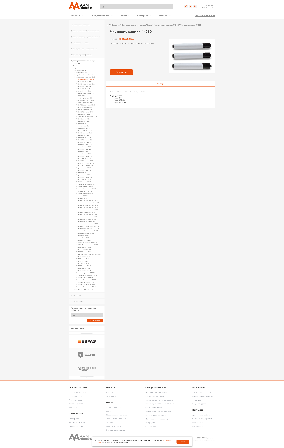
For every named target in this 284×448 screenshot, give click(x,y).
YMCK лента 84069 (83, 259)
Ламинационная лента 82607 (87, 207)
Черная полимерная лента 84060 (88, 254)
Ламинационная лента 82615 (87, 214)
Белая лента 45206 (83, 128)
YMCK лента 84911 (83, 263)
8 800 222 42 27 (208, 8)
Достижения (76, 413)
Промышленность (113, 407)
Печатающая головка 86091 (86, 275)
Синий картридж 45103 (84, 98)
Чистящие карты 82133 (84, 193)
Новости (110, 387)
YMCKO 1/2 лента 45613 (84, 161)
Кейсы (124, 16)
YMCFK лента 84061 (83, 256)
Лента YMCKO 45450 (84, 144)
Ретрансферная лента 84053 (87, 242)
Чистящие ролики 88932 (85, 282)
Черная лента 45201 (83, 121)
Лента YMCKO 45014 (83, 86)
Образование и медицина (116, 415)
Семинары (196, 400)
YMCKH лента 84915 (83, 268)
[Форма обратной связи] (195, 6)
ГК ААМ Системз (78, 387)
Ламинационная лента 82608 (87, 210)
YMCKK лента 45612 (83, 158)
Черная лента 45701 (83, 172)
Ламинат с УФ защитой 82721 (87, 231)
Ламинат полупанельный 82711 (87, 228)
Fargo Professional (81, 72)
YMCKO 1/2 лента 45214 (84, 140)
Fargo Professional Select (83, 75)
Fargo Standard (80, 70)
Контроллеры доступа (80, 25)
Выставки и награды (77, 422)
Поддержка (142, 16)
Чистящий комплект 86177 (86, 280)
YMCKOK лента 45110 (84, 107)
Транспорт (110, 422)
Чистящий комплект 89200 (86, 287)
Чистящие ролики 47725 (85, 186)
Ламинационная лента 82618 (87, 217)
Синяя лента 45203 (83, 126)
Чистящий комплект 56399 (86, 189)
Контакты (163, 16)
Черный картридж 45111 (85, 109)
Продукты (115, 25)
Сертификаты (74, 419)
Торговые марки (75, 400)
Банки (108, 411)
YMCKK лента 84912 (83, 266)
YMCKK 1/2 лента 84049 (85, 233)
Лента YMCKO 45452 (84, 149)
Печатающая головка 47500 (86, 184)
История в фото (75, 396)
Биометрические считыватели (84, 49)
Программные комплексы (156, 392)
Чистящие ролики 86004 (85, 273)
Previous (87, 333)
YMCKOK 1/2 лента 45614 (85, 163)
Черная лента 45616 (83, 168)
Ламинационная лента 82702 (87, 224)
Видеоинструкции (200, 404)
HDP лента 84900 (83, 261)
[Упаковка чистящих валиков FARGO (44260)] (192, 56)
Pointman (76, 63)
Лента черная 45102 (83, 95)
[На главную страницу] (108, 25)
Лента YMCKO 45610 (83, 154)
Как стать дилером (76, 404)
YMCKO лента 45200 (84, 119)
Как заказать (197, 426)
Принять (183, 442)
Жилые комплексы (113, 426)
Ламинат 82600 (82, 196)
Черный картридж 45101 (85, 93)
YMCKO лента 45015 (83, 88)
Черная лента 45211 (83, 135)
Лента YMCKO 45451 (83, 147)
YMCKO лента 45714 (83, 179)
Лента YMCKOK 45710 (84, 177)
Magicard (75, 65)
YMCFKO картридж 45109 (85, 105)
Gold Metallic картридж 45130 (87, 116)
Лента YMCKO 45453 (84, 151)
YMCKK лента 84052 (83, 240)
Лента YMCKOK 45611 (84, 156)
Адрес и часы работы (201, 415)
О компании (74, 16)
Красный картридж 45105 (85, 100)
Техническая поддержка (202, 392)
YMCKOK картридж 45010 (85, 84)
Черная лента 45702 (83, 175)
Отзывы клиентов (76, 426)
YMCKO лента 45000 (84, 81)
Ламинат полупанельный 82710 (88, 226)
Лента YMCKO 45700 (84, 170)
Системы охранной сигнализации (85, 31)
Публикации (111, 396)
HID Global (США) (126, 39)
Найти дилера (198, 422)
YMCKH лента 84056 (84, 247)
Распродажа (76, 295)
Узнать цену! (121, 72)
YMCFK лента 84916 (83, 270)
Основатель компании (78, 392)
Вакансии (73, 408)
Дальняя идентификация (81, 55)
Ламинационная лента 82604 (87, 205)
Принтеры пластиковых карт (83, 61)
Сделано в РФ (77, 301)
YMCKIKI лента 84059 (84, 252)
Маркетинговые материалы (203, 396)
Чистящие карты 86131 (84, 277)
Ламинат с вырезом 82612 (85, 212)
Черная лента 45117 (83, 114)
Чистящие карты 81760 (84, 191)
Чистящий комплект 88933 (86, 284)
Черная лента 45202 (83, 123)
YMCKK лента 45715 (83, 182)
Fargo (74, 68)
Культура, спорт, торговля (116, 430)
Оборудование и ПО (100, 16)
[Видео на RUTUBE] (186, 6)
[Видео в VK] (190, 6)
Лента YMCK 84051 (83, 238)
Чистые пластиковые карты (82, 289)
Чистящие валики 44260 (85, 79)
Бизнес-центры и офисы (116, 419)
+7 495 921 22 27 (208, 6)
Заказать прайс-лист (205, 16)
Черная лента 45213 (83, 137)
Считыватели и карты (80, 43)
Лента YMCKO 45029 (84, 91)
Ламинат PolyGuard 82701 (85, 221)
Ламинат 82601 (81, 198)
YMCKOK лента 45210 (84, 133)
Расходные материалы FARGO (86, 77)
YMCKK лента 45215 (83, 142)
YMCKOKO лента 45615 (84, 165)
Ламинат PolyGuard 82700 (86, 219)
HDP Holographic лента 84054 (87, 245)
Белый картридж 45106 (84, 102)
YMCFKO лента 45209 (84, 130)
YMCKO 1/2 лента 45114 (84, 112)
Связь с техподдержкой (202, 419)
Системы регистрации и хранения (85, 37)
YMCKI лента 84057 (83, 249)
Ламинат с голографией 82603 (87, 203)
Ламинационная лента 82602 (87, 200)
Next (87, 376)
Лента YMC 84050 (83, 235)
